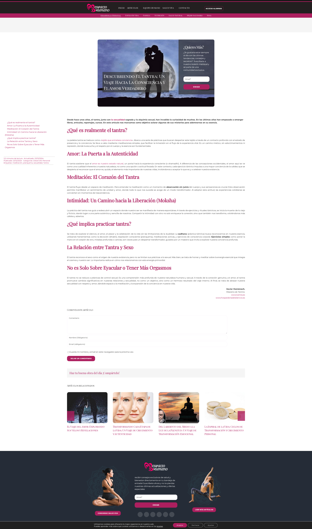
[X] (191, 27)
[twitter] (290, 16)
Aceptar (180, 525)
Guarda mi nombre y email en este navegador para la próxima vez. (101, 352)
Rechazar (195, 525)
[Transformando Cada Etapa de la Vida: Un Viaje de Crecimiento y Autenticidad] (133, 393)
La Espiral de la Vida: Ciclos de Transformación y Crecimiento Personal (224, 430)
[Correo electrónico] (207, 27)
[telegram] (299, 16)
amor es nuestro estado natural (107, 163)
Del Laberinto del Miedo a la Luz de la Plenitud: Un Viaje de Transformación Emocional (177, 430)
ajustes (160, 526)
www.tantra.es (238, 295)
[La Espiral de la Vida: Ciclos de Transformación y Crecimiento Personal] (225, 393)
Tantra (46, 163)
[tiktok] (307, 16)
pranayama (28, 163)
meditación (17, 163)
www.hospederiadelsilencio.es (230, 298)
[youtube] (303, 16)
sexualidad (38, 163)
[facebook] (285, 16)
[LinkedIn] (195, 27)
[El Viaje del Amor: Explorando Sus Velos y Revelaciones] (87, 393)
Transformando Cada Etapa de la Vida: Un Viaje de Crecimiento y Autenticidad (132, 430)
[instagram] (294, 16)
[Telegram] (203, 27)
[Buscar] (193, 8)
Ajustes (211, 525)
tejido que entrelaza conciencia (117, 140)
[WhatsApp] (199, 27)
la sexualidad (118, 120)
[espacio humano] (98, 4)
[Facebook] (187, 27)
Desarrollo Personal (41, 161)
